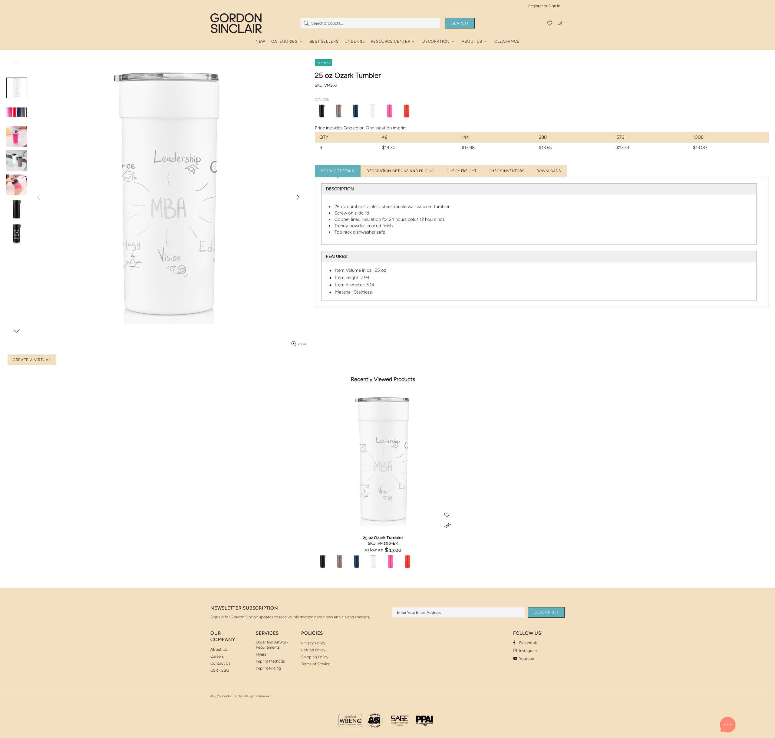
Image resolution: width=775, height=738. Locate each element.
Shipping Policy (314, 657)
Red (407, 111)
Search (459, 23)
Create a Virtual (32, 359)
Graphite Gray (339, 111)
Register (535, 6)
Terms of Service (315, 664)
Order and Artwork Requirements (272, 645)
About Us (218, 649)
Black (322, 111)
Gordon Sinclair (236, 23)
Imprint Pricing (268, 668)
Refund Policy (313, 650)
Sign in (554, 6)
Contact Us (220, 663)
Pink (390, 111)
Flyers (261, 654)
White (373, 111)
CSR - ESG (219, 670)
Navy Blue (356, 111)
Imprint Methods (270, 661)
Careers (217, 656)
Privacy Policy (313, 643)
